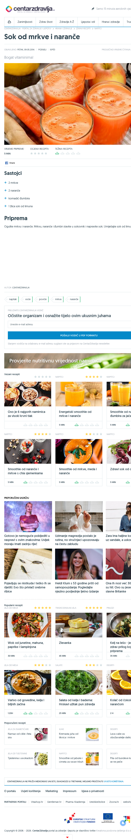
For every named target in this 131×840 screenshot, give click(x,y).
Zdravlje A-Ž (67, 21)
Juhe (61, 729)
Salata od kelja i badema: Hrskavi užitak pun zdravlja (77, 702)
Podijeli (42, 49)
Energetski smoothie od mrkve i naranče (75, 414)
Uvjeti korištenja (30, 791)
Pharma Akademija (75, 801)
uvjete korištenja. (114, 781)
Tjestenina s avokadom (20, 758)
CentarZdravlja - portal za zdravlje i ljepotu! (27, 28)
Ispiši (52, 49)
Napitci (98, 28)
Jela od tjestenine (17, 753)
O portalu (10, 791)
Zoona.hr (114, 801)
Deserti (114, 729)
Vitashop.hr (37, 801)
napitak (13, 299)
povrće (43, 299)
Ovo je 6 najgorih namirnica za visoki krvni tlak (26, 414)
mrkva (58, 299)
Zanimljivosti (25, 21)
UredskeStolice (97, 801)
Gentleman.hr (54, 801)
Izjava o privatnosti (93, 791)
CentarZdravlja (29, 9)
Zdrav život (46, 21)
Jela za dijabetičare (18, 729)
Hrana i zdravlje (111, 21)
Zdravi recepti (83, 28)
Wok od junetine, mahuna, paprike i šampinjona (25, 645)
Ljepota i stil (88, 21)
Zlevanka (65, 643)
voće (28, 299)
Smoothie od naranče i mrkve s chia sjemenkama (25, 471)
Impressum (69, 791)
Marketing (52, 791)
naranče (74, 299)
